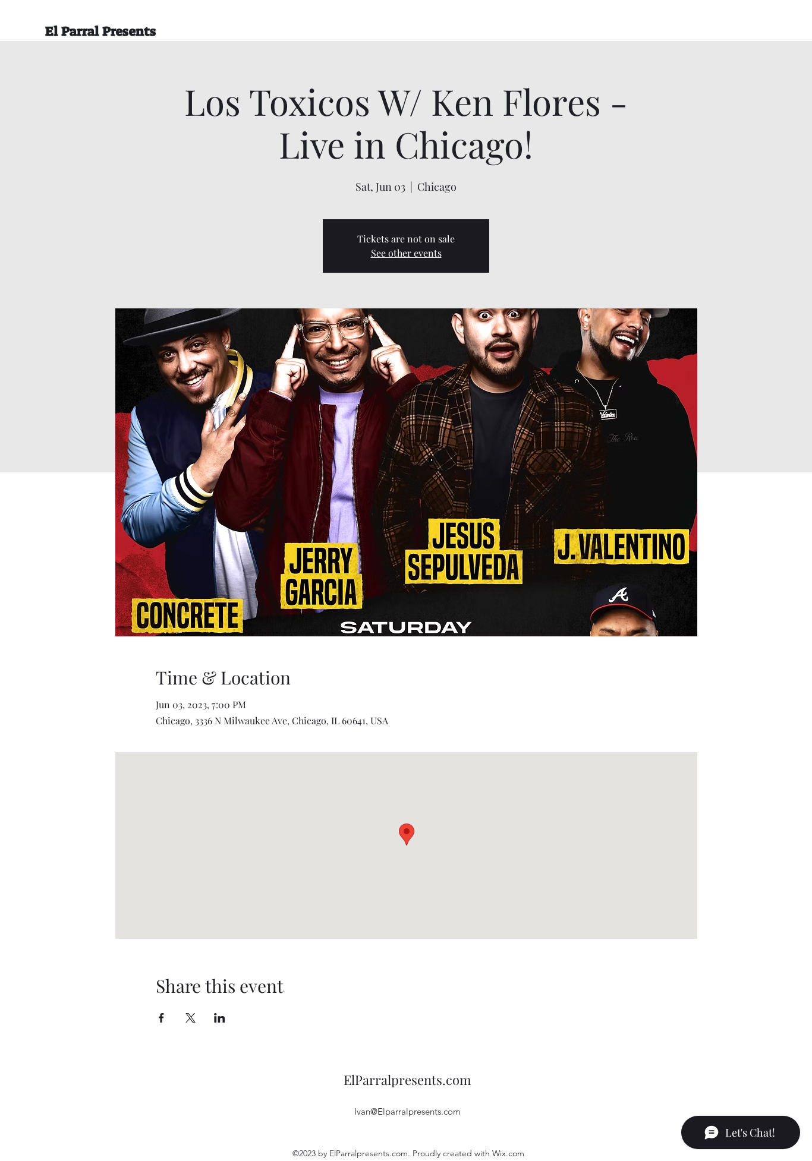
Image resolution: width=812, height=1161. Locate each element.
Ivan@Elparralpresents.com (407, 1111)
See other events (406, 253)
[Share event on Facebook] (161, 1018)
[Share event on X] (190, 1018)
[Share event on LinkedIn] (219, 1018)
